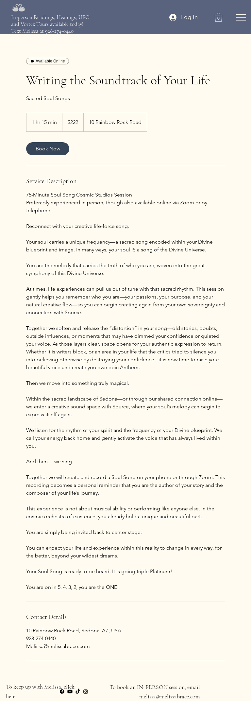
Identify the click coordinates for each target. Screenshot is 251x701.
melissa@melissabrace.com (169, 696)
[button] (218, 17)
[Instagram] (86, 691)
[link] (47, 148)
